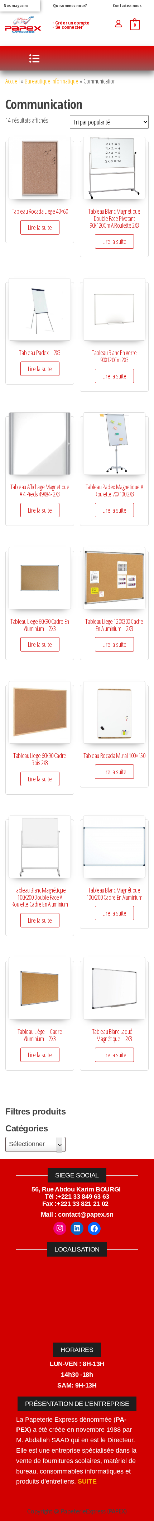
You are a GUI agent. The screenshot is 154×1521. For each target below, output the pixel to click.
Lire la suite (40, 227)
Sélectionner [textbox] (27, 1144)
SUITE (87, 1481)
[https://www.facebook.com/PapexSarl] (94, 1228)
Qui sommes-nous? (70, 6)
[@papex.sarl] (59, 1228)
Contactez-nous (127, 6)
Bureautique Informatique (51, 81)
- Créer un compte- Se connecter (71, 25)
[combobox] (35, 1144)
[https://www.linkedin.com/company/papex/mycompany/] (77, 1228)
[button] (34, 58)
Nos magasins (16, 6)
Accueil (12, 81)
